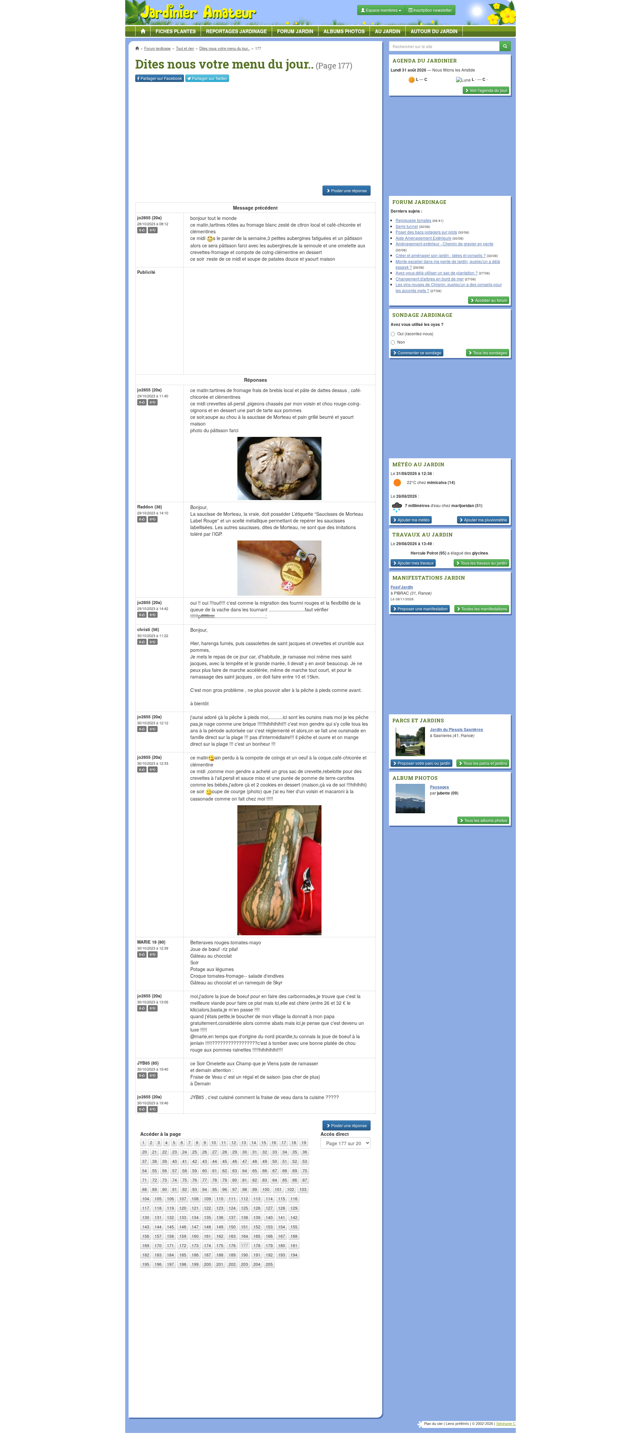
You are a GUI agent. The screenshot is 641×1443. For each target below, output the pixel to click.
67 (274, 1170)
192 (269, 1254)
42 (194, 1161)
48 (254, 1161)
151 (244, 1226)
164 (244, 1236)
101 (278, 1189)
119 (170, 1208)
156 (145, 1236)
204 (256, 1264)
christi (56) (148, 629)
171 (170, 1245)
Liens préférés (457, 1424)
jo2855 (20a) (149, 218)
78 (214, 1180)
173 (195, 1245)
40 (174, 1161)
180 (281, 1245)
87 (304, 1180)
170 (158, 1245)
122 (207, 1208)
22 (164, 1152)
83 (264, 1180)
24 (184, 1152)
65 (254, 1170)
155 (293, 1226)
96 (224, 1189)
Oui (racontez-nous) (415, 333)
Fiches (176, 31)
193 (281, 1254)
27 (214, 1152)
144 (158, 1226)
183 (158, 1254)
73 (164, 1180)
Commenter (419, 352)
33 (274, 1152)
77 (204, 1180)
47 (244, 1161)
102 (290, 1189)
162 (219, 1236)
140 (269, 1217)
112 (244, 1198)
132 (170, 1217)
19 (303, 1142)
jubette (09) (447, 793)
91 (174, 1189)
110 (219, 1198)
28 (224, 1152)
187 (207, 1254)
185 (182, 1254)
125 (244, 1208)
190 (244, 1254)
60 (204, 1170)
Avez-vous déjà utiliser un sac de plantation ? (437, 272)
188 (219, 1254)
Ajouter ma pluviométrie (485, 519)
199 (195, 1264)
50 (274, 1161)
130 (145, 1217)
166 (269, 1236)
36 (304, 1152)
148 (207, 1226)
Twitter (209, 78)
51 (284, 1161)
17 (283, 1142)
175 (219, 1245)
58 (184, 1170)
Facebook (161, 78)
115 (281, 1198)
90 (164, 1189)
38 (154, 1161)
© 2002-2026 (482, 1424)
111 (232, 1198)
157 (158, 1236)
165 (256, 1236)
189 (232, 1254)
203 (244, 1264)
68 (284, 1170)
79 (224, 1180)
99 (254, 1189)
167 (281, 1236)
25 (194, 1152)
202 (232, 1264)
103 (302, 1189)
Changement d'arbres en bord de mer (430, 278)
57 (174, 1170)
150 (232, 1226)
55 (154, 1170)
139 (256, 1217)
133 (182, 1217)
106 (170, 1198)
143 (145, 1226)
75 (184, 1180)
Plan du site (433, 1424)
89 (154, 1189)
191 (256, 1254)
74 (174, 1180)
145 (170, 1226)
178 (256, 1245)
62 (224, 1170)
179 (269, 1245)
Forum (295, 31)
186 (195, 1254)
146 (182, 1226)
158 (170, 1236)
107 (182, 1198)
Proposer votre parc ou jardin (423, 763)
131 (158, 1217)
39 (164, 1161)
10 (213, 1142)
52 (294, 1161)
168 (293, 1236)
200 (207, 1264)
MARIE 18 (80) (151, 942)
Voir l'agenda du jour (488, 90)
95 (214, 1189)
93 (194, 1189)
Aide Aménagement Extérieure (423, 238)
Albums (344, 31)
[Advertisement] (256, 134)
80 (234, 1180)
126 (256, 1208)
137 (232, 1217)
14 (253, 1142)
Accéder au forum (490, 300)
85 (284, 1180)
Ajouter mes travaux (415, 563)
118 (158, 1208)
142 (293, 1217)
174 (207, 1245)
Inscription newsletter (432, 10)
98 (244, 1189)
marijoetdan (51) (466, 505)
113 (256, 1198)
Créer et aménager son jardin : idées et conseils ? (441, 255)
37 (144, 1161)
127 (269, 1208)
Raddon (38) (149, 507)
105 (158, 1198)
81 (244, 1180)
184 (170, 1254)
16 (273, 1142)
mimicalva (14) (441, 483)
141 (281, 1217)
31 (254, 1152)
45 (224, 1161)
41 (184, 1161)
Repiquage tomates (413, 220)
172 (182, 1245)
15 (263, 1142)
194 (293, 1254)
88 (144, 1189)
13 (243, 1142)
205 (269, 1264)
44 (214, 1161)
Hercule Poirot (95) (428, 553)
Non (401, 342)
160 (195, 1236)
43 (204, 1161)
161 (207, 1236)
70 (304, 1170)
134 (195, 1217)
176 (232, 1245)
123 (219, 1208)
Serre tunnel (407, 226)
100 (265, 1189)
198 (182, 1264)
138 (244, 1217)
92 (184, 1189)
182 (145, 1254)
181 (293, 1245)
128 (281, 1208)
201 (219, 1264)
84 (274, 1180)
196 (158, 1264)
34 (284, 1152)
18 (293, 1142)
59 (194, 1170)
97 (234, 1189)
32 (264, 1152)
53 (304, 1161)
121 (195, 1208)
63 (234, 1170)
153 (269, 1226)
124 (232, 1208)
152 (256, 1226)
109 (207, 1198)
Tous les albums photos (485, 820)
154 (281, 1226)
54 (144, 1170)
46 (234, 1161)
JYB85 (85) (148, 1063)
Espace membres (382, 10)
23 (174, 1152)
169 (145, 1245)
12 (233, 1142)
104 (145, 1198)
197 (170, 1264)
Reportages (236, 31)
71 (144, 1180)
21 (154, 1152)
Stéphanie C (506, 1424)
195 (145, 1264)
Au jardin (387, 31)
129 (293, 1208)
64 (244, 1170)
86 (294, 1180)
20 (144, 1152)
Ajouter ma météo (413, 519)
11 (223, 1142)
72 (154, 1180)
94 (204, 1189)
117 (145, 1208)
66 (264, 1170)
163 (232, 1236)
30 (244, 1152)
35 (294, 1152)
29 (234, 1152)
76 (194, 1180)
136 (219, 1217)
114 (269, 1198)
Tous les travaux (483, 563)
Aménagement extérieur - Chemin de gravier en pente (444, 243)
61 (214, 1170)
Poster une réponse (348, 190)
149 (219, 1226)
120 (182, 1208)
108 (195, 1198)
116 (293, 1198)
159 (182, 1236)
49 (264, 1161)
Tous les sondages (489, 352)
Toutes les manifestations (483, 608)
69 (294, 1170)
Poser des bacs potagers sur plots (426, 232)
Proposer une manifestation (422, 608)
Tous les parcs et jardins (484, 763)
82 (254, 1180)
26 (204, 1152)
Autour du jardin (434, 31)
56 (164, 1170)
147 (195, 1226)
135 (207, 1217)
